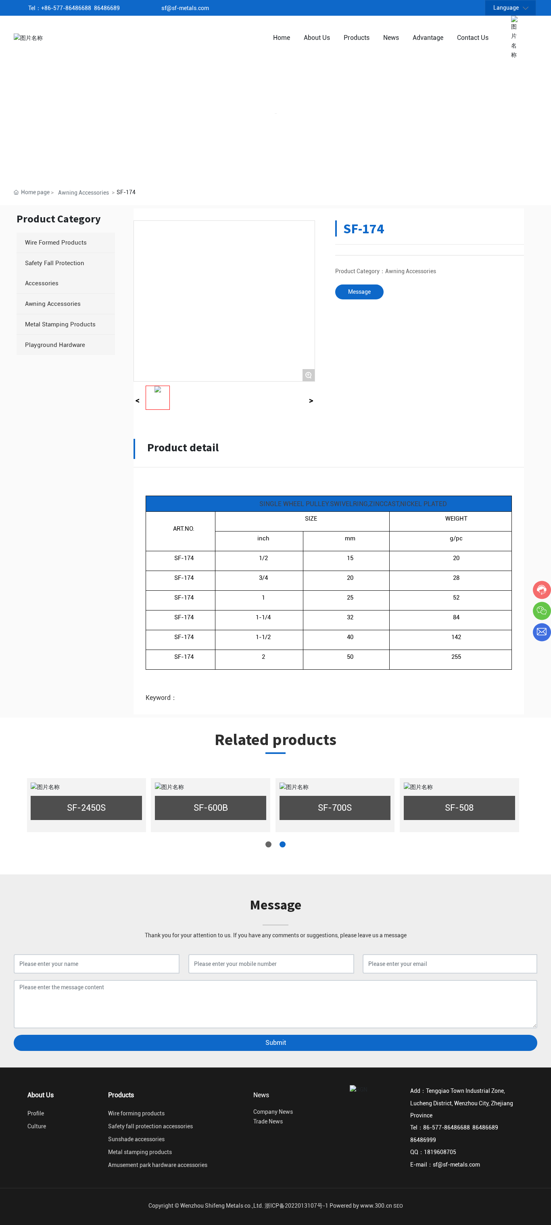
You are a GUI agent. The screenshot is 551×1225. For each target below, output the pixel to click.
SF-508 (459, 808)
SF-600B (211, 808)
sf (164, 8)
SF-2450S (86, 808)
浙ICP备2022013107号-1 (296, 1205)
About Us (40, 1095)
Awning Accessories (83, 192)
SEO (398, 1206)
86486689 (107, 8)
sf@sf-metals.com (456, 1164)
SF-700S (335, 808)
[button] (268, 844)
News (261, 1095)
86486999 (423, 1140)
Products (121, 1095)
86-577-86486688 (68, 8)
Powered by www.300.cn (361, 1205)
